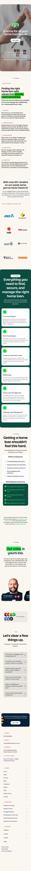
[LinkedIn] (15, 596)
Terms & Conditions (6, 851)
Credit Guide (4, 849)
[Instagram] (18, 596)
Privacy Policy (5, 847)
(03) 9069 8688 (8, 736)
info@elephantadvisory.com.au (12, 743)
